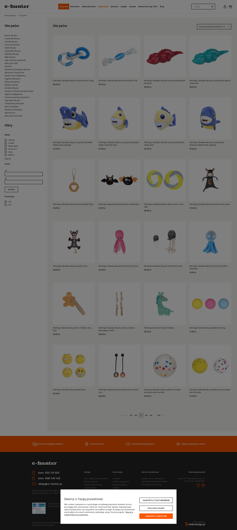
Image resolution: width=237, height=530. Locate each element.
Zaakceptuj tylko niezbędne (156, 500)
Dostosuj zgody (156, 508)
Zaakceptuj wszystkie (156, 516)
